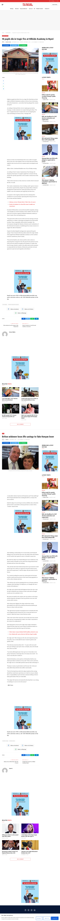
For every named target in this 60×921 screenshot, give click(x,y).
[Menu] (2, 4)
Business (17, 8)
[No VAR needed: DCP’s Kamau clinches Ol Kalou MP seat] (10, 408)
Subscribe (54, 4)
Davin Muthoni (46, 121)
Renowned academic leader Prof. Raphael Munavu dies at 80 (10, 852)
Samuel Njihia (12, 332)
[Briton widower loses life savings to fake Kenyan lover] (20, 458)
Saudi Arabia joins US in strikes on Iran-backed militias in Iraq (29, 399)
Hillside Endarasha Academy (13, 304)
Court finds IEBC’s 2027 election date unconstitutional (10, 399)
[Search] (57, 1)
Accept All (55, 918)
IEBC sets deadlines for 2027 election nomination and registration (49, 118)
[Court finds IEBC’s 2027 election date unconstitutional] (10, 392)
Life (34, 8)
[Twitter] (3, 83)
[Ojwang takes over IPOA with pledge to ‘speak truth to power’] (50, 149)
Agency (7, 439)
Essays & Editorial (23, 8)
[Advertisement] (30, 20)
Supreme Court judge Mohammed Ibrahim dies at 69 (29, 852)
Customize (39, 918)
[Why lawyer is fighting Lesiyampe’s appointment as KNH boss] (50, 171)
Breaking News (5, 35)
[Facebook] (3, 81)
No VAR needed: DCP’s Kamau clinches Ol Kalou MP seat (9, 415)
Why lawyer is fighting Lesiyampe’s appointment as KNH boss (49, 181)
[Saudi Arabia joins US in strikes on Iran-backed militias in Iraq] (30, 392)
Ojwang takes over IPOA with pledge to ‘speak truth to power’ (49, 160)
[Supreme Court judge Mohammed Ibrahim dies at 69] (30, 845)
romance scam (12, 740)
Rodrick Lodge (5, 740)
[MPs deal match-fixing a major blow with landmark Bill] (50, 129)
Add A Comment (20, 424)
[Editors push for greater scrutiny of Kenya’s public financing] (50, 86)
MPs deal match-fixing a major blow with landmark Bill (50, 138)
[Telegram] (3, 88)
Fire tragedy (5, 304)
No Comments (21, 439)
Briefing (11, 8)
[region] (30, 917)
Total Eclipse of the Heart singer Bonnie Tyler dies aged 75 (29, 835)
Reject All (47, 918)
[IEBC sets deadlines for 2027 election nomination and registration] (50, 107)
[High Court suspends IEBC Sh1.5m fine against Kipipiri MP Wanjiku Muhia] (30, 408)
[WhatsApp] (3, 86)
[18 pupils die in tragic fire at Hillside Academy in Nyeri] (20, 60)
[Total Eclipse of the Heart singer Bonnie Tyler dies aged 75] (30, 828)
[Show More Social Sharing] (29, 45)
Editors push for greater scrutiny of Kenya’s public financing (49, 96)
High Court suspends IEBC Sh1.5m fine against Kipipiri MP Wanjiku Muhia (29, 416)
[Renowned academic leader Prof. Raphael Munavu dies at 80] (10, 845)
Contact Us (47, 8)
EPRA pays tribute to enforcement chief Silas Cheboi (10, 835)
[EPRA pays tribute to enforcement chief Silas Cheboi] (10, 828)
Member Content (39, 8)
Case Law (31, 8)
